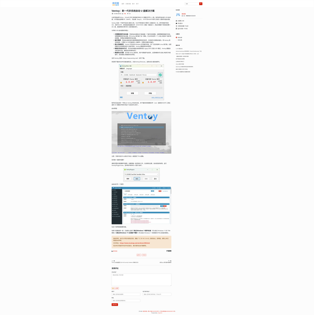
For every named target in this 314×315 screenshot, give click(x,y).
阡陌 (125, 13)
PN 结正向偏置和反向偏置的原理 (183, 72)
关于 (137, 4)
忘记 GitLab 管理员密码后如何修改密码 (184, 66)
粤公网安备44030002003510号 (168, 311)
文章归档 (128, 4)
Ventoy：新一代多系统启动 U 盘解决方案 (133, 10)
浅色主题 (180, 37)
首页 (123, 4)
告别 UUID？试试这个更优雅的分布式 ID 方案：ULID (187, 53)
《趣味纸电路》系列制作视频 (182, 56)
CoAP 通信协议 (179, 48)
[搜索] (200, 3)
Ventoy (169, 250)
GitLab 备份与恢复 (180, 64)
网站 (113, 297)
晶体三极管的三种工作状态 (182, 69)
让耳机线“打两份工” (180, 61)
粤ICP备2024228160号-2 (153, 311)
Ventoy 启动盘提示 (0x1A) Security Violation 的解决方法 (125, 262)
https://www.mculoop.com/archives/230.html (135, 243)
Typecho (160, 313)
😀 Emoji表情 (115, 288)
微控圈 (184, 14)
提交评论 (115, 304)
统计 (133, 4)
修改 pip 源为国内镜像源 (165, 262)
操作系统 (115, 251)
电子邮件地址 (146, 291)
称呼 (113, 291)
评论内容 (114, 272)
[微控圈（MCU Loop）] (116, 4)
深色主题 (180, 40)
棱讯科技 (145, 311)
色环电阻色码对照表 (180, 59)
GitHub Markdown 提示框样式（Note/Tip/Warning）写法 (189, 51)
